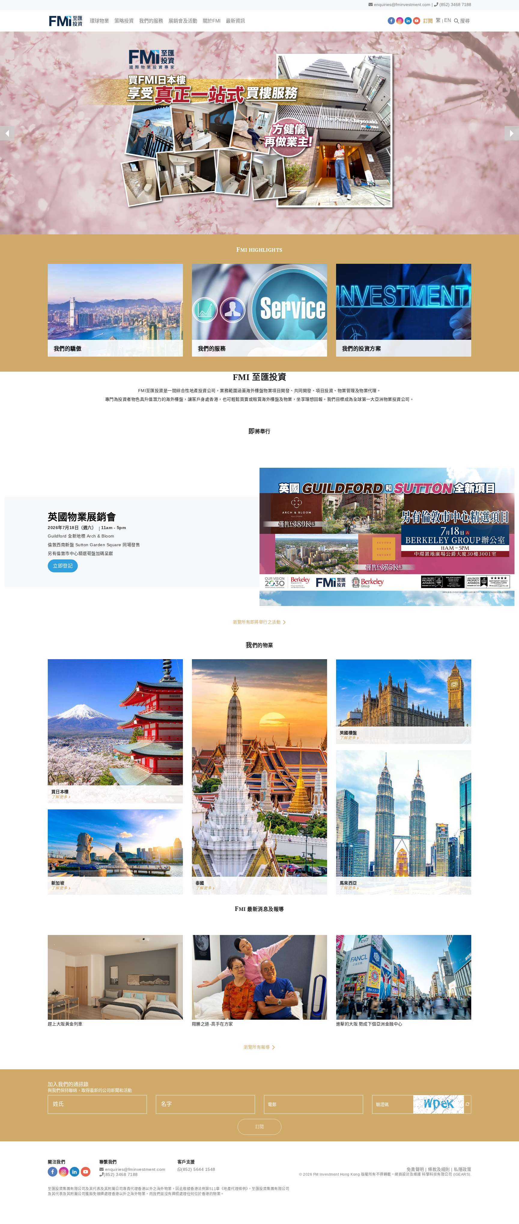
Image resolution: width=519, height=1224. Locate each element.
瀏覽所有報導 (257, 1047)
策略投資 (124, 20)
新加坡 (57, 883)
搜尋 (464, 20)
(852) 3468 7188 (455, 4)
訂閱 (428, 20)
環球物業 (99, 20)
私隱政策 (462, 1169)
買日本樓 (60, 791)
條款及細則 (439, 1169)
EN (447, 20)
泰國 (200, 883)
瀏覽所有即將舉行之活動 (257, 622)
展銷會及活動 (182, 20)
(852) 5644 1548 (198, 1169)
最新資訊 (235, 20)
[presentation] (7, 133)
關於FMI (211, 20)
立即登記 (63, 565)
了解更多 (60, 797)
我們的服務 (151, 20)
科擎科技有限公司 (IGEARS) (446, 1174)
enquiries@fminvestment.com (402, 4)
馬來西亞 (348, 883)
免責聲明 (415, 1169)
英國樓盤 (348, 732)
